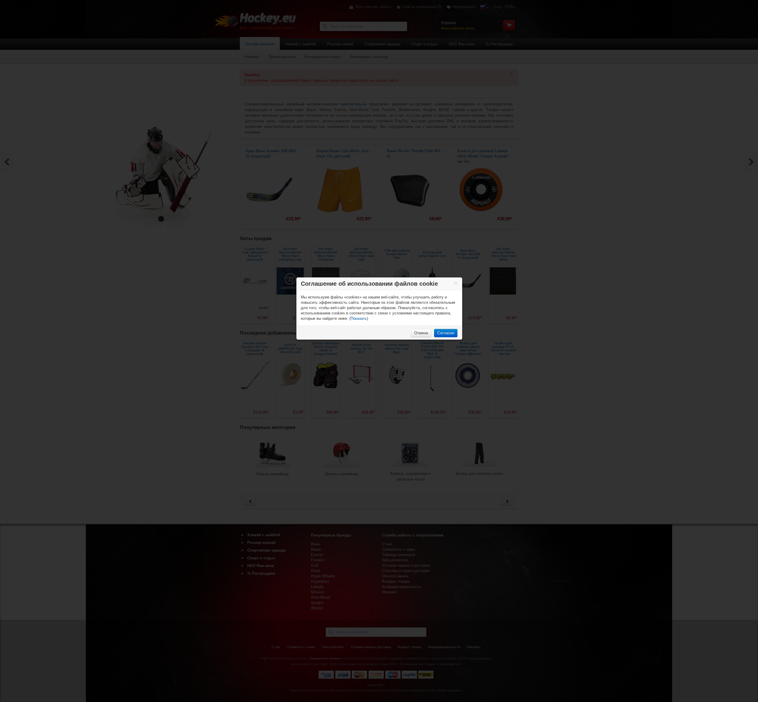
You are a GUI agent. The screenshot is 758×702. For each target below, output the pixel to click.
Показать (359, 318)
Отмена (421, 333)
